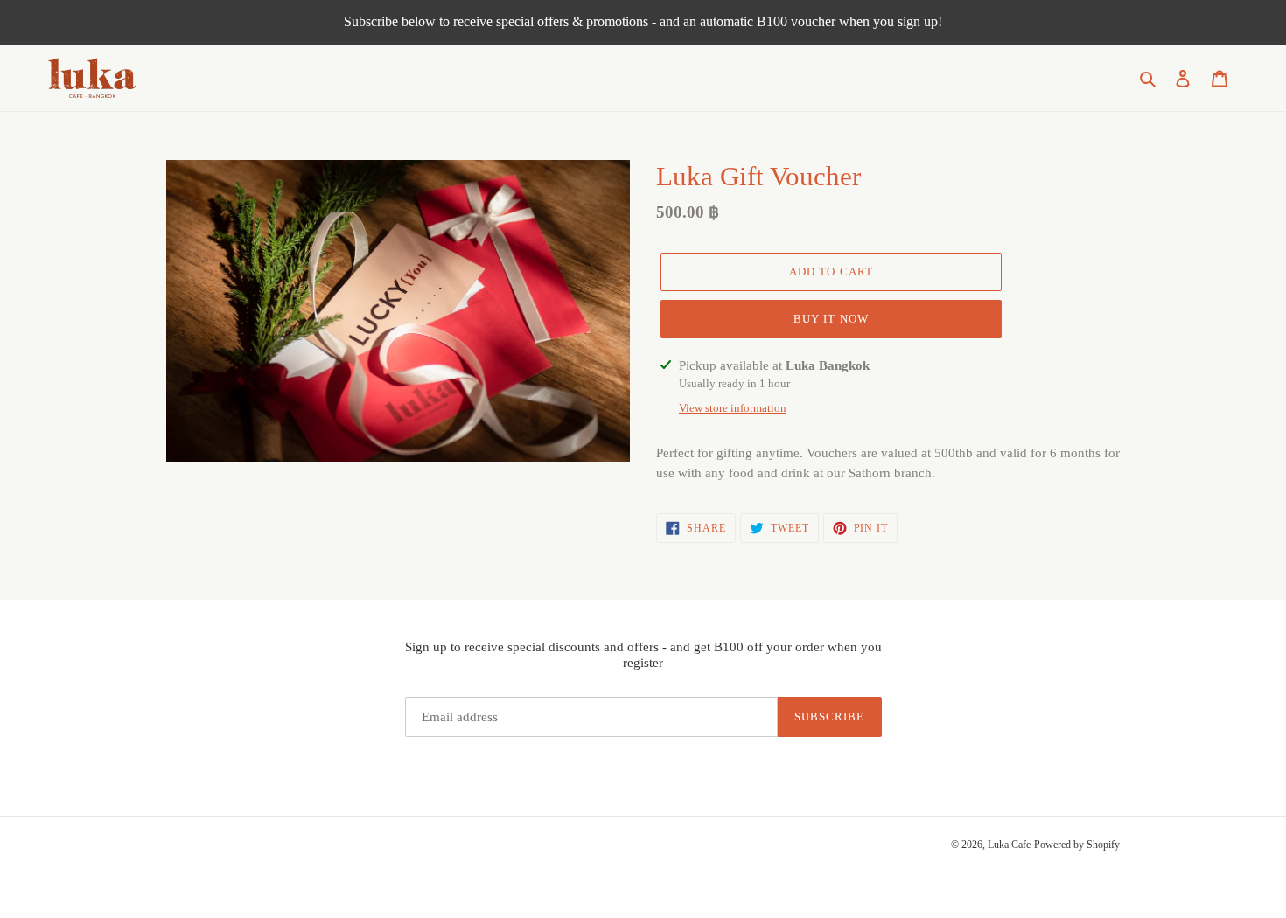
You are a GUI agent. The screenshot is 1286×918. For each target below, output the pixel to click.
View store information (732, 407)
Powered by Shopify (1077, 844)
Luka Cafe (1009, 844)
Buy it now (830, 318)
